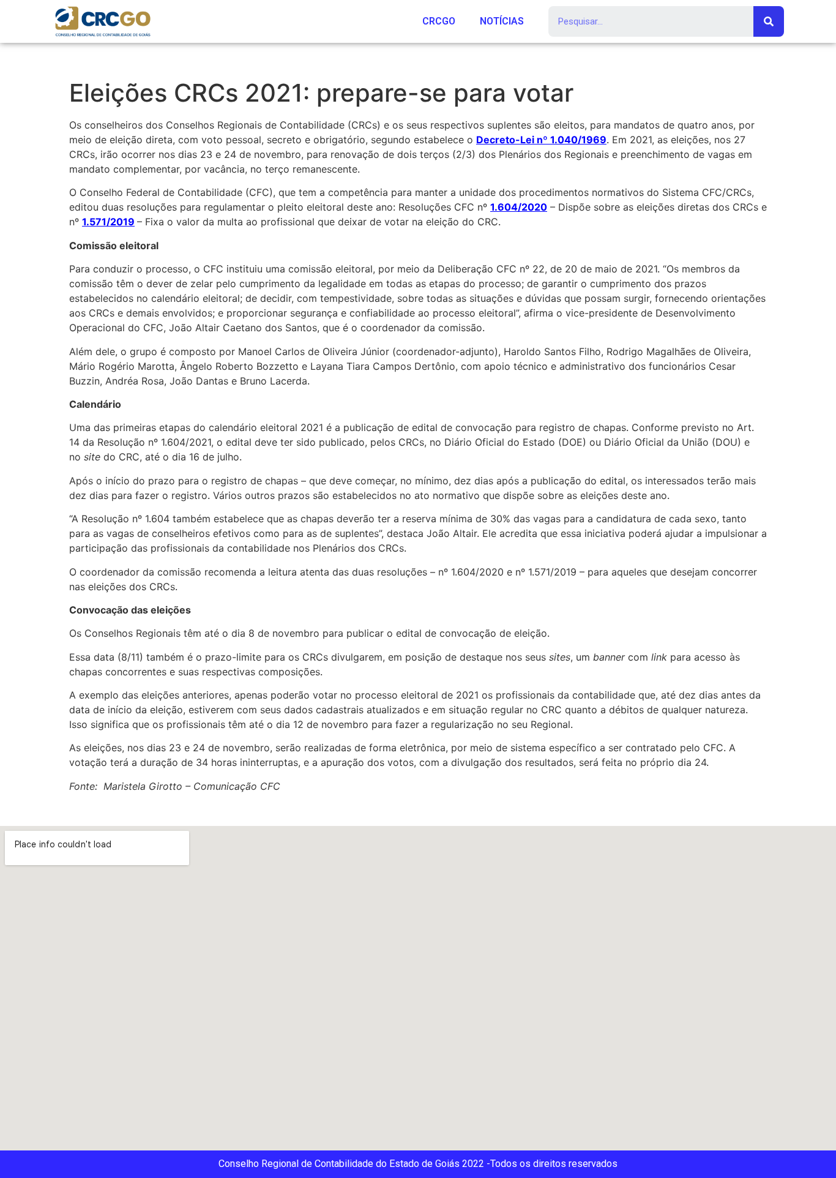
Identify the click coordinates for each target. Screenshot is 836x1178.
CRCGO (438, 21)
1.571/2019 (108, 222)
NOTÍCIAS (502, 21)
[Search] (768, 21)
